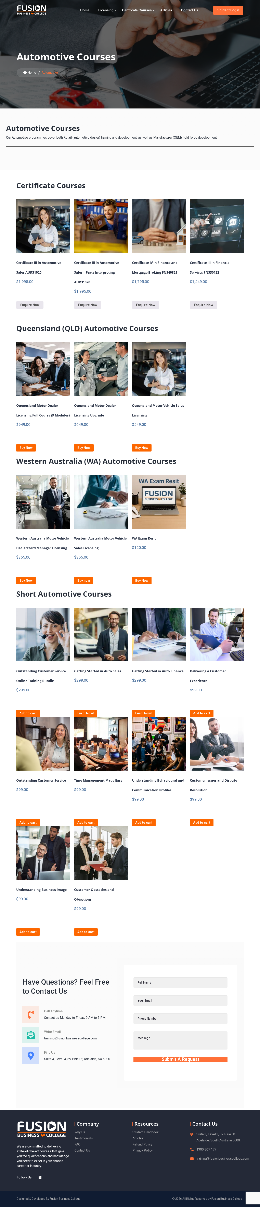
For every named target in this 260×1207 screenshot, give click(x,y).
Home (85, 10)
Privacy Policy (142, 1150)
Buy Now (26, 448)
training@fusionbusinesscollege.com (222, 1158)
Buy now (83, 580)
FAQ (77, 1144)
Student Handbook (145, 1132)
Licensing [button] (106, 10)
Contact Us (190, 10)
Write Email (52, 1032)
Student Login (228, 10)
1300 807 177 (206, 1149)
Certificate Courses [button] (137, 10)
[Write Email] (30, 1035)
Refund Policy (142, 1144)
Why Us (80, 1132)
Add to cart (28, 713)
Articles (166, 10)
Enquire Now (29, 305)
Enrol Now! (85, 713)
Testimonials (84, 1138)
